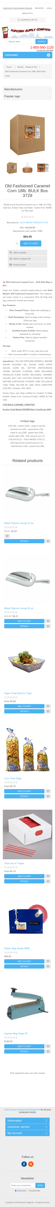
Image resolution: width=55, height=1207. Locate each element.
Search (42, 41)
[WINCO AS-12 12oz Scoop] (27, 494)
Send (40, 1185)
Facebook (24, 1164)
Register (39, 8)
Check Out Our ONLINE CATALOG (17, 8)
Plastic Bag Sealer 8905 (16, 948)
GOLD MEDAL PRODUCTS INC (34, 222)
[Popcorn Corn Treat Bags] (27, 749)
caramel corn (16, 429)
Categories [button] (11, 55)
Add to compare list (22, 259)
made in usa (15, 432)
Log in (49, 8)
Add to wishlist (19, 252)
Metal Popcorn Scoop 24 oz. (19, 608)
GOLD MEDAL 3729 (33, 439)
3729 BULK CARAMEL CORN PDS (19, 405)
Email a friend (19, 265)
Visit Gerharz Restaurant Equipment (22, 1109)
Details (24, 541)
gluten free (33, 432)
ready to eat (36, 426)
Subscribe (21, 1190)
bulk (10, 426)
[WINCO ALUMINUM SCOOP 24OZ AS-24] (27, 579)
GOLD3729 (14, 439)
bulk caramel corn (34, 436)
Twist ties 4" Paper (14, 863)
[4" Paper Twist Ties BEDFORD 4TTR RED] (27, 834)
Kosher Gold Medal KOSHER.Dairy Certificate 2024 (27, 409)
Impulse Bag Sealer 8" (16, 1033)
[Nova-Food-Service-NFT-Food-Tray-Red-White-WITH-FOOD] (27, 664)
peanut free (34, 446)
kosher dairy (14, 436)
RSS (31, 1164)
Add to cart (31, 243)
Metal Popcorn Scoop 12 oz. (19, 523)
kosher (21, 426)
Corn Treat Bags (12, 778)
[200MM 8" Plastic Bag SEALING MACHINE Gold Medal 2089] (27, 1004)
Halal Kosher (16, 446)
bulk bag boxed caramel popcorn (25, 443)
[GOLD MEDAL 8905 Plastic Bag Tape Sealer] (27, 919)
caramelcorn (33, 429)
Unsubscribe (34, 1190)
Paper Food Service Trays (18, 693)
